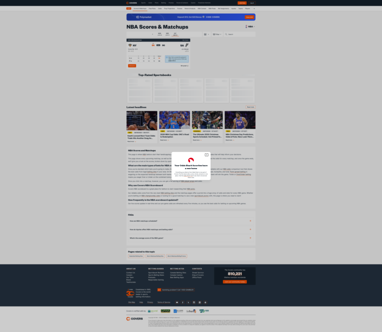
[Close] (206, 155)
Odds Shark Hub (188, 175)
